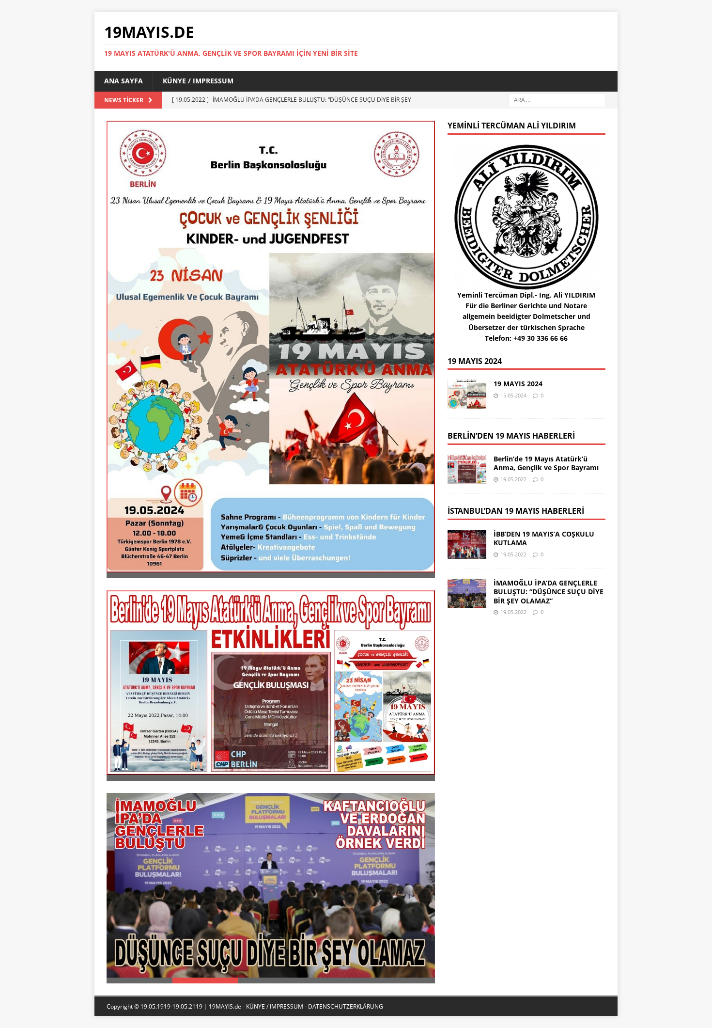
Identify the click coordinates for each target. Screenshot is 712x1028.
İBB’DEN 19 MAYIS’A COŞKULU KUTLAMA (544, 538)
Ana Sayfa (123, 80)
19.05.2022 (513, 479)
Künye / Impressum (198, 80)
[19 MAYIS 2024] (271, 346)
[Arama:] (557, 99)
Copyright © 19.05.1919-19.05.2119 (155, 1006)
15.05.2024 (513, 395)
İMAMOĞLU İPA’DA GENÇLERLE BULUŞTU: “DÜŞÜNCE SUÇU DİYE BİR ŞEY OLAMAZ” (549, 591)
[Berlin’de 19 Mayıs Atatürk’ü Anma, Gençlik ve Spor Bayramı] (271, 682)
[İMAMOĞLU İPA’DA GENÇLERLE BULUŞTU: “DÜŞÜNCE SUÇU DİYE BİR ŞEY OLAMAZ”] (271, 885)
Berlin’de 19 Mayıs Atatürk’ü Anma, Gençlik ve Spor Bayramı (546, 463)
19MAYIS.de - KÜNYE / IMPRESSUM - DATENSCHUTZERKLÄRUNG (296, 1006)
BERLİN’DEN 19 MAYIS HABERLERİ (511, 435)
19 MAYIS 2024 (475, 361)
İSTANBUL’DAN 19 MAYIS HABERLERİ (516, 511)
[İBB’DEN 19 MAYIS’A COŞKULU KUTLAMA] (467, 544)
